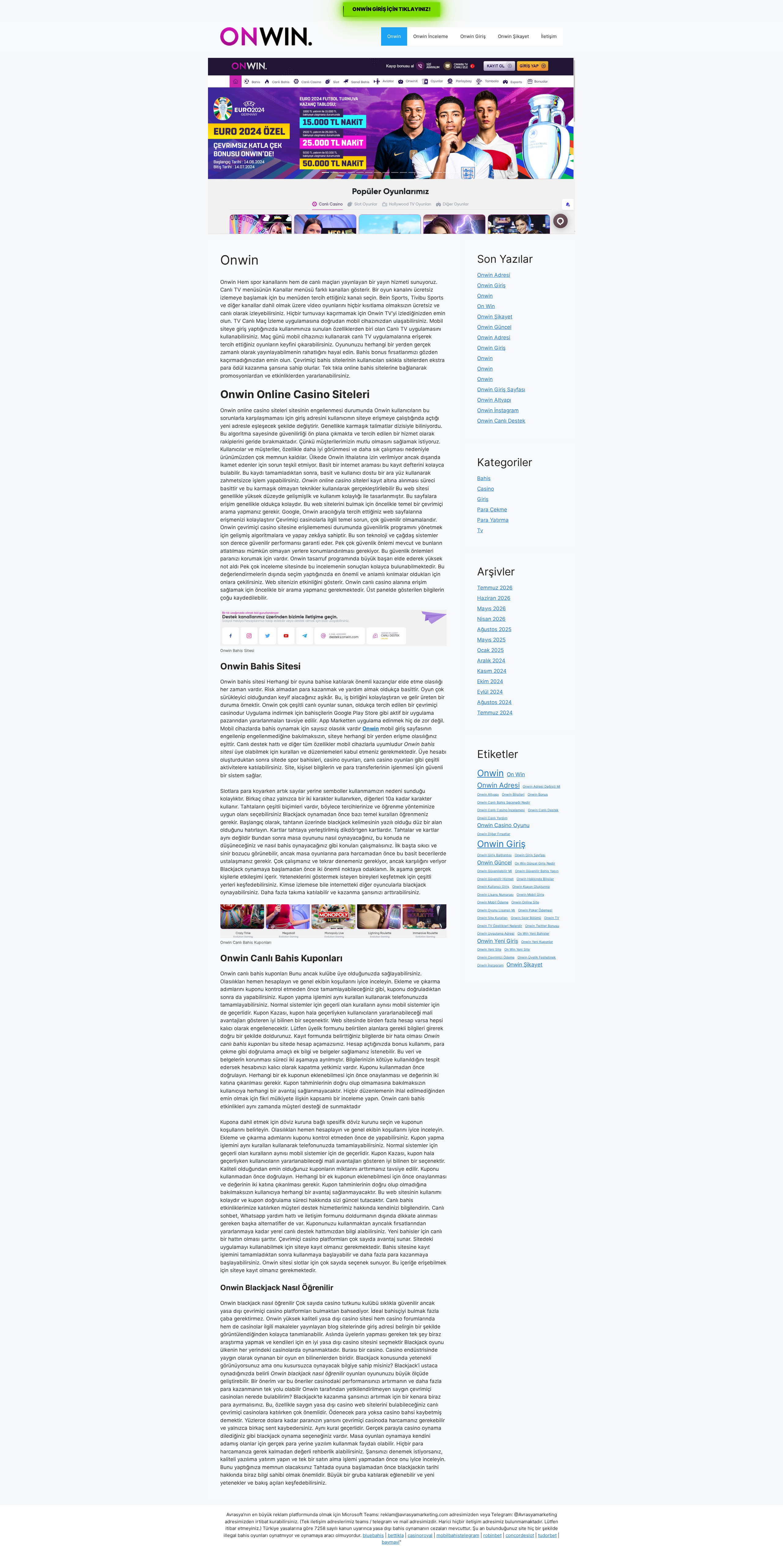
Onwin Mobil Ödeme (492, 902)
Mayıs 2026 (491, 608)
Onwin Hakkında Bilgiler (535, 879)
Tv (480, 530)
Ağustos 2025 (494, 629)
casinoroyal (420, 1535)
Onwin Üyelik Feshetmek (537, 957)
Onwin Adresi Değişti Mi (541, 787)
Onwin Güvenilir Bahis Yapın (536, 871)
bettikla (396, 1535)
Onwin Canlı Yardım (492, 818)
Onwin (394, 36)
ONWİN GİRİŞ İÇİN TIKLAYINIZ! (391, 9)
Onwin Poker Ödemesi (535, 910)
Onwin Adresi (493, 275)
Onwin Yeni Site (489, 949)
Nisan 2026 (491, 619)
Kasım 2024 (492, 671)
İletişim (549, 36)
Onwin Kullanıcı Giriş (493, 887)
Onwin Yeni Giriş (497, 941)
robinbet (492, 1535)
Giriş (482, 499)
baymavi (390, 1542)
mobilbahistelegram (457, 1535)
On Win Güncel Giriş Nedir (535, 863)
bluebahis (373, 1535)
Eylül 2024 (490, 692)
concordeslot (520, 1535)
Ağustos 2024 (494, 702)
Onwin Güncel (494, 327)
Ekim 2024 (490, 681)
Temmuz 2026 (495, 588)
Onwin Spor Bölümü (526, 918)
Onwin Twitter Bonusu (542, 926)
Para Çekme (492, 510)
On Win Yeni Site (517, 949)
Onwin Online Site (525, 902)
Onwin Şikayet (513, 36)
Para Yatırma (493, 520)
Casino (485, 489)
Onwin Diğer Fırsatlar (493, 834)
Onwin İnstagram (498, 410)
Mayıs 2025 (491, 640)
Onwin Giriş (473, 36)
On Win (486, 306)
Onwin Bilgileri (513, 795)
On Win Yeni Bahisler (533, 934)
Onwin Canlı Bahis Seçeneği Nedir (503, 802)
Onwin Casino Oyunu (503, 825)
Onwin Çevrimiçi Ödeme (495, 957)
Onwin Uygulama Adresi (495, 934)
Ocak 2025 (490, 650)
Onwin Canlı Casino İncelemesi (501, 810)
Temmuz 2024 (495, 713)
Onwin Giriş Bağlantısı (494, 855)
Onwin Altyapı (494, 400)
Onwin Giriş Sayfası (501, 389)
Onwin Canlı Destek (501, 421)
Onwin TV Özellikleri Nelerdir (499, 926)
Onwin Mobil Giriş (530, 895)
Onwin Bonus (538, 795)
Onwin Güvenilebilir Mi (494, 871)
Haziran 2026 (493, 598)
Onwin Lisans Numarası (495, 895)
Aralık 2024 (491, 660)
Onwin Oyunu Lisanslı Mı (496, 910)
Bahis (484, 478)
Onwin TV (551, 918)
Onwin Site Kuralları (492, 918)
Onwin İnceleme (430, 36)
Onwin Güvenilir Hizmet (495, 879)
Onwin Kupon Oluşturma (531, 887)
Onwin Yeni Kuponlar (537, 942)
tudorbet (547, 1535)
